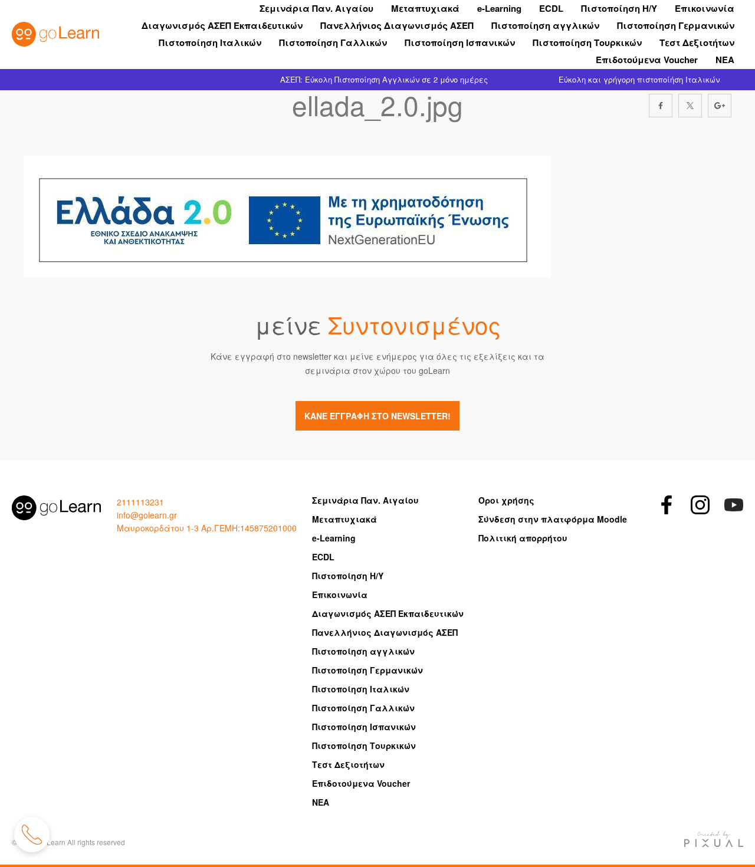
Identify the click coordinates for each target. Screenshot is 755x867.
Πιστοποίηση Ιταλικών (210, 42)
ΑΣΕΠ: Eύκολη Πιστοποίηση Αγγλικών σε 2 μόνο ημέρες (384, 79)
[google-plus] (719, 105)
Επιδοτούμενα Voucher (647, 59)
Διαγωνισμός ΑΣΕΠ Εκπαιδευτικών (222, 25)
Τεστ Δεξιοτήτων (696, 42)
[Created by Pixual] (713, 839)
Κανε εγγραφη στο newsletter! (377, 416)
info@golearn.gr (147, 515)
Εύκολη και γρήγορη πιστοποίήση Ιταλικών (639, 79)
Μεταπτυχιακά (425, 8)
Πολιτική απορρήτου (522, 538)
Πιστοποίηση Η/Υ (619, 8)
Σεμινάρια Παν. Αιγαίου (316, 8)
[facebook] (660, 105)
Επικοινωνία (704, 8)
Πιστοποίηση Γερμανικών (675, 25)
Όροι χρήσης (506, 500)
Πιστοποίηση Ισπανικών (460, 42)
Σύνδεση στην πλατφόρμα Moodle (552, 519)
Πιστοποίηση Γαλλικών (333, 42)
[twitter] (690, 105)
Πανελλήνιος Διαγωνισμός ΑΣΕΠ (397, 25)
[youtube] (733, 504)
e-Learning (499, 8)
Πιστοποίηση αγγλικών (545, 25)
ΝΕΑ (724, 59)
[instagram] (700, 504)
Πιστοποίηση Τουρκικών (587, 42)
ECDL (551, 8)
